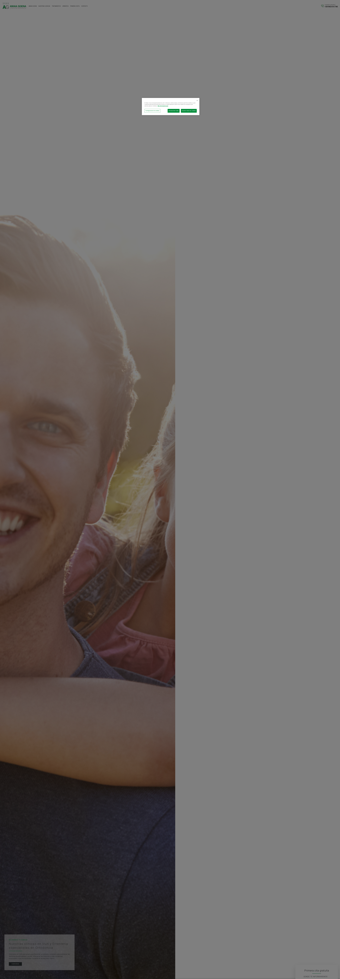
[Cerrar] (197, 100)
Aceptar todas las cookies (189, 110)
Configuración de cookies (152, 110)
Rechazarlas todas (174, 110)
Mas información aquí (163, 106)
